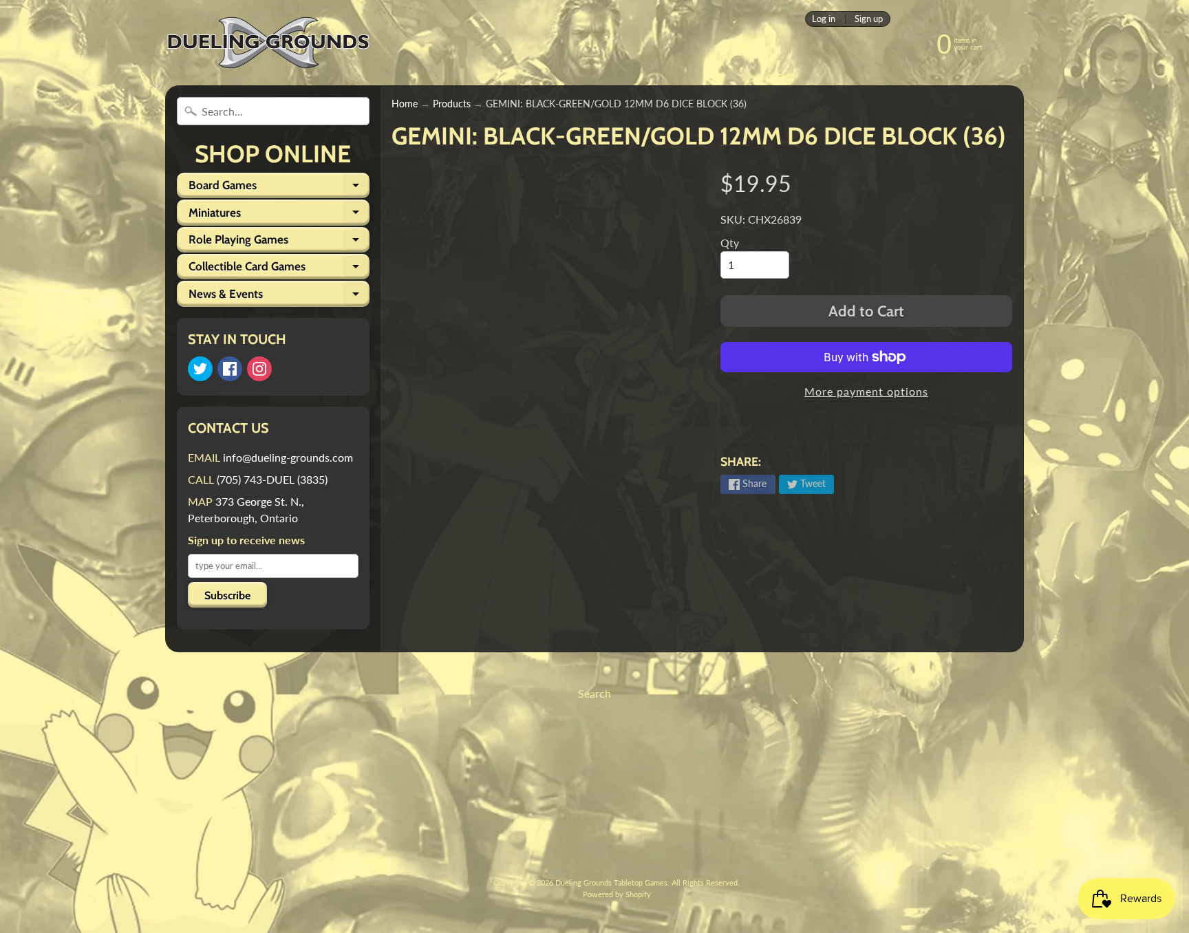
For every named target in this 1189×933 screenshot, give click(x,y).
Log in (823, 18)
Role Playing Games (279, 243)
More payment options (866, 391)
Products (452, 103)
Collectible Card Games (279, 269)
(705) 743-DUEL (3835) (272, 479)
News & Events (279, 296)
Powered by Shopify (617, 894)
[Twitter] (200, 368)
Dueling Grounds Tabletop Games (611, 882)
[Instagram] (259, 368)
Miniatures (279, 215)
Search (594, 693)
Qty (729, 242)
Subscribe (227, 595)
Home (405, 103)
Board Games (279, 188)
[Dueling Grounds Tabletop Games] (268, 42)
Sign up (869, 18)
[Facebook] (229, 368)
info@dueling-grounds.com (288, 457)
